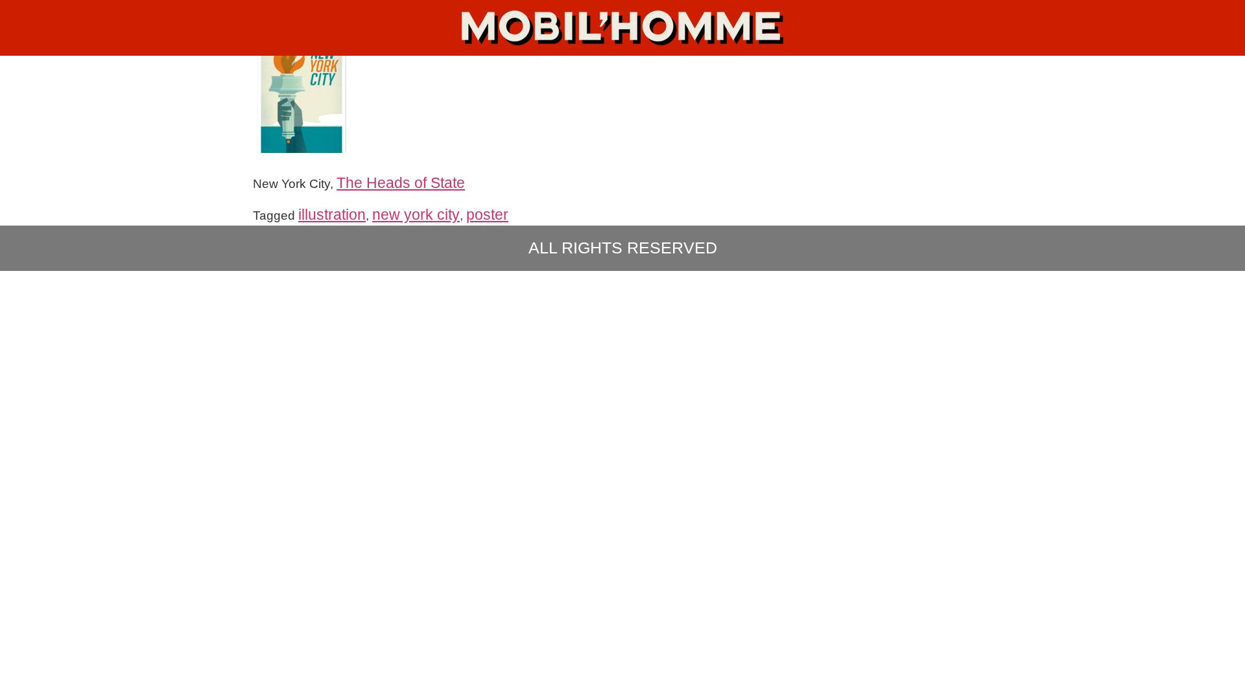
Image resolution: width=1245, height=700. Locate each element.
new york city (416, 214)
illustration (332, 214)
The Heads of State (401, 182)
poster (487, 214)
